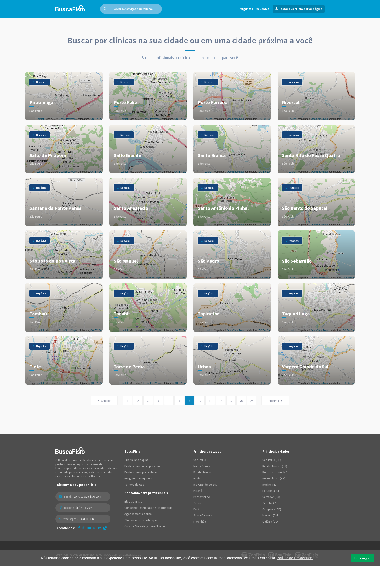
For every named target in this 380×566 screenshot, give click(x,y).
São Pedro (208, 261)
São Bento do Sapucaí (304, 208)
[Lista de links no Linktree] (105, 528)
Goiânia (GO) (270, 522)
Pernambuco (201, 497)
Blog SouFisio (133, 501)
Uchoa (204, 366)
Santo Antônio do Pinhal (223, 208)
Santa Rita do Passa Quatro (311, 155)
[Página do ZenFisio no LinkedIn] (99, 528)
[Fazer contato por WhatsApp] (94, 528)
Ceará (197, 503)
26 (241, 401)
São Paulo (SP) (271, 460)
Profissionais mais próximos (142, 466)
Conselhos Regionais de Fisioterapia (148, 508)
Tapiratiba (209, 314)
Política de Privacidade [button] (295, 558)
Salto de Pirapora (47, 155)
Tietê (35, 366)
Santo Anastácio (131, 208)
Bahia (196, 478)
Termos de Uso (134, 485)
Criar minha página (136, 460)
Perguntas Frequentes (254, 9)
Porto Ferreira (213, 102)
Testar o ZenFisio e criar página (300, 9)
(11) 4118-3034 (84, 508)
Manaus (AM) (270, 515)
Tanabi (121, 314)
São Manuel (126, 261)
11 (210, 401)
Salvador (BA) (271, 497)
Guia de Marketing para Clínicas (144, 526)
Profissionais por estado (140, 472)
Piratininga (41, 102)
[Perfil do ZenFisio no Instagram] (83, 528)
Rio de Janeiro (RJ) (274, 466)
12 (220, 401)
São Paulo (199, 460)
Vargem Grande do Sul (305, 366)
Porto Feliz (125, 102)
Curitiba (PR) (270, 503)
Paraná (197, 491)
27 (251, 401)
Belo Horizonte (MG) (275, 472)
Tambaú (38, 314)
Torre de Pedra (129, 366)
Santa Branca (212, 155)
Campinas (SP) (271, 509)
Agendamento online (138, 514)
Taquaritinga (296, 314)
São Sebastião (297, 261)
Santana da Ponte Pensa (55, 208)
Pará (196, 509)
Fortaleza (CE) (271, 491)
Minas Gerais (201, 466)
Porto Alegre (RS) (273, 478)
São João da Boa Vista (52, 261)
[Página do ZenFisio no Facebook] (79, 528)
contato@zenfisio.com (87, 496)
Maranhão (199, 522)
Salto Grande (127, 155)
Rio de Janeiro (202, 472)
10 (200, 401)
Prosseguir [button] (362, 558)
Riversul (291, 102)
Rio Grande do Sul (205, 485)
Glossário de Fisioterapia (140, 520)
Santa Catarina (202, 515)
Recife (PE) (269, 485)
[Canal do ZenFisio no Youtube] (89, 528)
